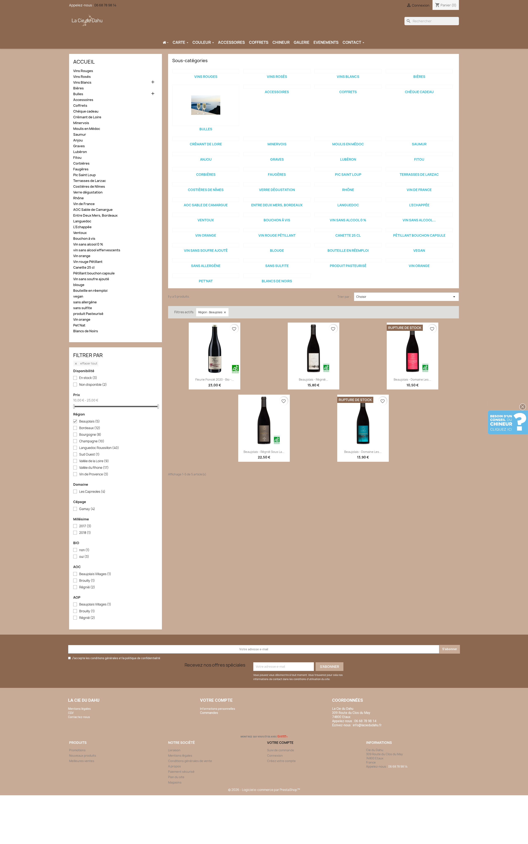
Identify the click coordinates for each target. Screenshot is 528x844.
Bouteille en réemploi (90, 290)
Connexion (275, 755)
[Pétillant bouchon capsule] (419, 230)
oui (84, 557)
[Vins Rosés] (276, 71)
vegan (78, 296)
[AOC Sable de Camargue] (205, 200)
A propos (174, 766)
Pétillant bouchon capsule (94, 273)
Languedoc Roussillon (99, 448)
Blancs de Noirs (85, 331)
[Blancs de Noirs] (276, 276)
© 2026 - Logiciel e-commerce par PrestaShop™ (264, 790)
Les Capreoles (92, 492)
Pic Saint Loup (84, 175)
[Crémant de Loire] (205, 139)
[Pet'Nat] (205, 276)
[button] (522, 407)
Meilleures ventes (81, 761)
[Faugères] (276, 169)
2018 (85, 533)
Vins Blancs (82, 82)
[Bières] (419, 71)
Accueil (84, 61)
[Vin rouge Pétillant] (276, 230)
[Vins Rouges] (205, 71)
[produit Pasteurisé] (348, 260)
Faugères (80, 169)
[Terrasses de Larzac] (419, 169)
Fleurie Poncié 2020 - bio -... (214, 379)
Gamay (87, 509)
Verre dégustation (88, 192)
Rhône (78, 198)
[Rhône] (348, 184)
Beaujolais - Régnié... (313, 379)
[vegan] (419, 245)
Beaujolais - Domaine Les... (412, 379)
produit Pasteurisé (88, 314)
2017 (85, 526)
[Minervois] (276, 139)
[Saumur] (419, 139)
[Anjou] (205, 154)
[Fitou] (419, 154)
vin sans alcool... (419, 220)
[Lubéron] (348, 154)
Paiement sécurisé (181, 772)
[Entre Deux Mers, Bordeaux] (276, 200)
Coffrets (80, 105)
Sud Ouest (89, 454)
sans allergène (85, 302)
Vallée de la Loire (94, 461)
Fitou (77, 158)
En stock (88, 378)
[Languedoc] (348, 200)
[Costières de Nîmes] (205, 184)
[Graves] (276, 154)
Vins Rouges (83, 71)
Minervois (81, 123)
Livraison (174, 750)
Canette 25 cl (83, 267)
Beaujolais (89, 421)
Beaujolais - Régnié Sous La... (264, 452)
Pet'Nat (79, 325)
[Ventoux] (205, 215)
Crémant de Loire (87, 117)
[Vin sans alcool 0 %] (348, 215)
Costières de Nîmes (89, 186)
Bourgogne (90, 435)
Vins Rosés (82, 77)
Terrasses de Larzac (89, 181)
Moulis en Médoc (86, 129)
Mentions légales (180, 755)
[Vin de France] (419, 184)
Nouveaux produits (82, 755)
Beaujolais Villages (95, 574)
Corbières (81, 163)
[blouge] (276, 245)
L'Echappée (82, 227)
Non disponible (93, 385)
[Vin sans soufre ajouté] (205, 245)
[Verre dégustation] (276, 184)
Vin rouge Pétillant (88, 262)
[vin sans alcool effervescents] (419, 215)
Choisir (406, 296)
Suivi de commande (280, 750)
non (84, 550)
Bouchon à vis (84, 238)
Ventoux (80, 233)
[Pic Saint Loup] (348, 169)
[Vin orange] (205, 230)
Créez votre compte (281, 761)
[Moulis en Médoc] (348, 139)
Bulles (78, 94)
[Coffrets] (348, 86)
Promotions (77, 750)
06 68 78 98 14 (105, 5)
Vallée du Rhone (94, 468)
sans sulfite (82, 308)
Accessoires (83, 100)
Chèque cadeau (85, 111)
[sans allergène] (205, 260)
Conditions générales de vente (190, 761)
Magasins (175, 782)
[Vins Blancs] (348, 71)
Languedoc (82, 221)
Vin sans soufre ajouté (91, 279)
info (367, 725)
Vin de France (84, 204)
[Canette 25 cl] (348, 230)
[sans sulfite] (276, 260)
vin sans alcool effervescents (96, 250)
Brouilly (87, 581)
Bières (78, 88)
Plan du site (176, 777)
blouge (78, 285)
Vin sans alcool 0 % (88, 244)
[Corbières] (205, 169)
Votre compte (216, 700)
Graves (79, 146)
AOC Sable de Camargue (93, 210)
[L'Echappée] (419, 200)
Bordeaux (89, 428)
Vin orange (81, 256)
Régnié (87, 587)
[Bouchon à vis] (276, 215)
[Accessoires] (276, 86)
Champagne (91, 441)
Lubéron (80, 152)
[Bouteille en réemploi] (348, 245)
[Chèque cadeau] (419, 86)
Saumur (79, 134)
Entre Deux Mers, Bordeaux (95, 215)
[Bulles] (205, 105)
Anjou (78, 140)
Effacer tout (85, 363)
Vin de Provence (93, 474)
